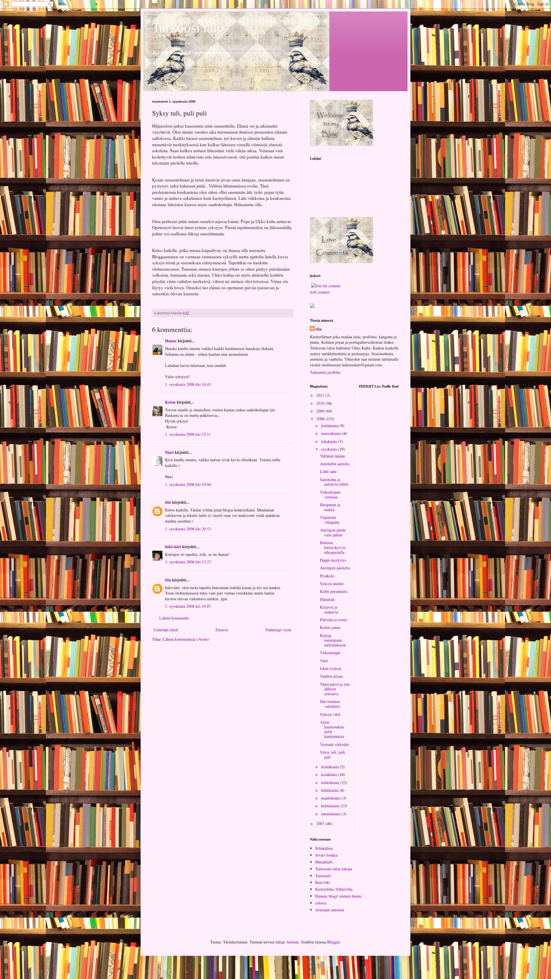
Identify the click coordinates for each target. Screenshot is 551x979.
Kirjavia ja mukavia (329, 609)
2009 (320, 411)
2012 (320, 395)
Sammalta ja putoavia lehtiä (334, 482)
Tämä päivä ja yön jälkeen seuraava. (335, 689)
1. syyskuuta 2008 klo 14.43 (188, 384)
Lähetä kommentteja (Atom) (186, 639)
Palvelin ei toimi (333, 619)
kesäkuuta (329, 774)
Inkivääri (173, 547)
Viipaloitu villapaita (329, 520)
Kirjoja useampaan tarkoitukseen (333, 640)
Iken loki (322, 882)
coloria (320, 903)
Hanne (170, 341)
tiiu (168, 502)
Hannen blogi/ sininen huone (338, 896)
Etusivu (222, 629)
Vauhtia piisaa (331, 676)
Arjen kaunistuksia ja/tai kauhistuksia (332, 729)
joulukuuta (330, 425)
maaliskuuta (331, 798)
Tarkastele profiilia (325, 372)
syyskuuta (329, 449)
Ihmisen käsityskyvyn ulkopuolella (332, 547)
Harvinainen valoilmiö (330, 704)
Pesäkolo (327, 576)
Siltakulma (324, 848)
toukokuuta (330, 782)
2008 (320, 418)
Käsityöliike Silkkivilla (333, 889)
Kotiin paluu (330, 627)
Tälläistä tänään (332, 456)
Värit (324, 660)
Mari (169, 452)
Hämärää (327, 599)
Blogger (333, 942)
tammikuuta (331, 813)
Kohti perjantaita (333, 591)
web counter (320, 292)
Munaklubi (324, 862)
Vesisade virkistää (334, 744)
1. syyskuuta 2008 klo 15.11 (188, 434)
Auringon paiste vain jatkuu (333, 532)
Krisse (170, 402)
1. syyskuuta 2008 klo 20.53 (188, 528)
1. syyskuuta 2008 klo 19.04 (188, 484)
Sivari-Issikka (326, 855)
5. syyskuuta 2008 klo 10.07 (188, 606)
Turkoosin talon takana (333, 868)
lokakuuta (329, 441)
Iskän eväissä (330, 668)
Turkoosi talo (188, 27)
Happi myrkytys (333, 560)
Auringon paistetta (335, 567)
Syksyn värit (330, 714)
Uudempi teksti (166, 629)
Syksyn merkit (332, 583)
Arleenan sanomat (329, 909)
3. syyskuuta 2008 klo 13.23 (188, 561)
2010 (320, 403)
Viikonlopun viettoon (330, 494)
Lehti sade (328, 471)
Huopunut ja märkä (330, 507)
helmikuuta (330, 805)
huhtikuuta (330, 790)
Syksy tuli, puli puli (332, 754)
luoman (293, 942)
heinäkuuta (330, 766)
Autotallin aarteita (334, 463)
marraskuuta (331, 433)
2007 (320, 823)
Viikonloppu (330, 652)
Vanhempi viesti (278, 629)
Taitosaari (323, 875)
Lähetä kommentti (174, 618)
